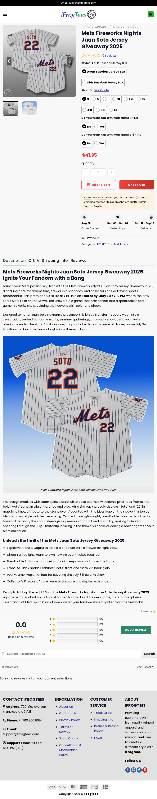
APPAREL (101, 27)
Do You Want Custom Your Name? (107, 118)
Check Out (136, 185)
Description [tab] (14, 260)
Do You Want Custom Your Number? (108, 135)
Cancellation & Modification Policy (70, 750)
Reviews (79, 260)
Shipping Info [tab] (55, 260)
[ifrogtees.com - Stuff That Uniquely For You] (78, 14)
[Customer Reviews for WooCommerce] (154, 611)
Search (149, 654)
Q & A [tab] (33, 260)
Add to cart (101, 185)
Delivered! (147, 228)
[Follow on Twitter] (139, 770)
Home (85, 27)
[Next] (69, 61)
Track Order (103, 713)
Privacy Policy (69, 720)
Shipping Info (103, 719)
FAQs (98, 738)
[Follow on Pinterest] (144, 770)
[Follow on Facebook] (127, 770)
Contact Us (67, 713)
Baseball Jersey (124, 27)
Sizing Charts (68, 738)
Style (85, 63)
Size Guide (101, 90)
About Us (66, 706)
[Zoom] (8, 93)
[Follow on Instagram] (133, 770)
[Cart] (151, 14)
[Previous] (9, 61)
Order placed (90, 228)
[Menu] (5, 14)
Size (85, 90)
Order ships (117, 228)
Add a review (136, 630)
